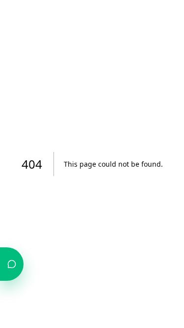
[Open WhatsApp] (12, 264)
